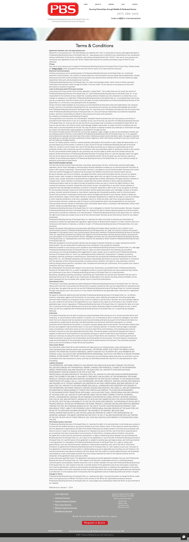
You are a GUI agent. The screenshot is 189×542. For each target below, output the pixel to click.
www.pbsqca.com (78, 51)
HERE (121, 18)
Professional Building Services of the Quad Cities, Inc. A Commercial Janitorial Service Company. (68, 20)
